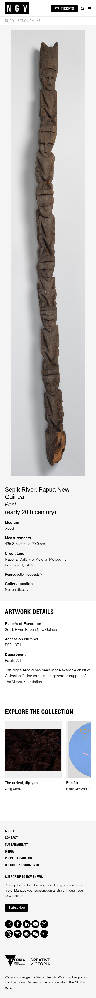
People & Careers (18, 858)
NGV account (14, 896)
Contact (11, 838)
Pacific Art (13, 661)
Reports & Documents (22, 865)
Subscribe (16, 907)
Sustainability (16, 844)
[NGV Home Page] (17, 8)
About (9, 831)
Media (9, 851)
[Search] (82, 8)
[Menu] (89, 8)
